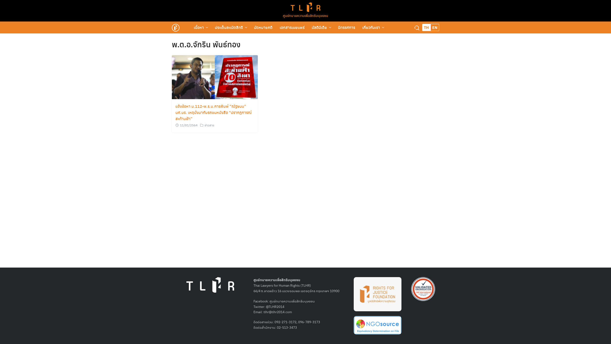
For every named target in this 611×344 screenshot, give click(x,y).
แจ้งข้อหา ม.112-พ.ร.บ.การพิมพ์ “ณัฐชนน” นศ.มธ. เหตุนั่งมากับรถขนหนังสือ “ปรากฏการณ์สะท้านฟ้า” (213, 112)
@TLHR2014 (275, 306)
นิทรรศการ (346, 27)
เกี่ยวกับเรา (371, 27)
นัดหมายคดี (263, 27)
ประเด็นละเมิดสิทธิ (229, 27)
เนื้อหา (199, 27)
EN (434, 27)
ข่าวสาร (209, 125)
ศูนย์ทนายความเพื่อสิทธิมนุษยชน (305, 15)
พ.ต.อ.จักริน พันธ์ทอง (206, 44)
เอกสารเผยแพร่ (292, 27)
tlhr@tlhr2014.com (277, 311)
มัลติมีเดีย (319, 27)
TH (426, 27)
